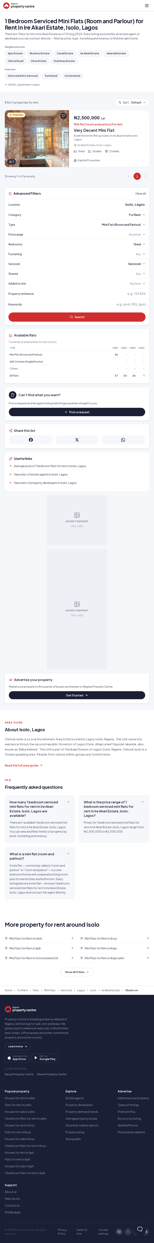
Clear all (140, 193)
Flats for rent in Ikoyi (18, 1132)
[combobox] (86, 204)
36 (116, 354)
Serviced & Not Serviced (23, 75)
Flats (36, 990)
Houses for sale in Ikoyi (19, 1139)
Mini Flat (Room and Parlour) (26, 354)
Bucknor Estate (40, 53)
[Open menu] (147, 6)
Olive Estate (38, 60)
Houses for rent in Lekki (20, 1098)
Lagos (81, 990)
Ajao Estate (15, 53)
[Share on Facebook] (31, 439)
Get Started (74, 695)
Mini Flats (50, 990)
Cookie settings (103, 1231)
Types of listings (128, 1105)
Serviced (66, 990)
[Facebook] (119, 1231)
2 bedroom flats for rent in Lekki (26, 1118)
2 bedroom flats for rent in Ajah (25, 1173)
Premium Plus (126, 1111)
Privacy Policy (62, 1231)
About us (11, 1192)
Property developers (79, 1105)
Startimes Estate (64, 60)
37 (116, 375)
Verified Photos (128, 1125)
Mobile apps (13, 1212)
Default (132, 102)
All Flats (14, 375)
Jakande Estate (116, 53)
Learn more (15, 1046)
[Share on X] (77, 439)
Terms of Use (82, 1231)
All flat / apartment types (24, 84)
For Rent (22, 990)
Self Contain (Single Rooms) (26, 361)
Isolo (93, 990)
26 (134, 375)
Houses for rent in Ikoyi (20, 1125)
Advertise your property (133, 1098)
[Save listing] (63, 116)
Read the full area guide (21, 765)
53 (125, 375)
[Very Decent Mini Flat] (77, 138)
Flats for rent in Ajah (17, 1159)
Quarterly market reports (82, 1125)
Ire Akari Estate (89, 53)
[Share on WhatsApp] (123, 439)
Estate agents (75, 1098)
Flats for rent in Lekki (18, 1105)
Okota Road (15, 60)
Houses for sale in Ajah (19, 1166)
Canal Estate (65, 53)
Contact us (12, 1205)
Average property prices (81, 1118)
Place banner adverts (131, 1132)
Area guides (73, 1139)
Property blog (75, 1132)
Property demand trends (82, 1111)
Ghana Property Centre (51, 1074)
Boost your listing (129, 1118)
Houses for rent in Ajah (19, 1152)
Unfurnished (72, 75)
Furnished (51, 75)
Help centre (12, 1198)
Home (8, 990)
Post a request (79, 412)
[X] (128, 1231)
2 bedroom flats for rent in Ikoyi (25, 1145)
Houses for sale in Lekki (20, 1111)
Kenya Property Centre (19, 1074)
